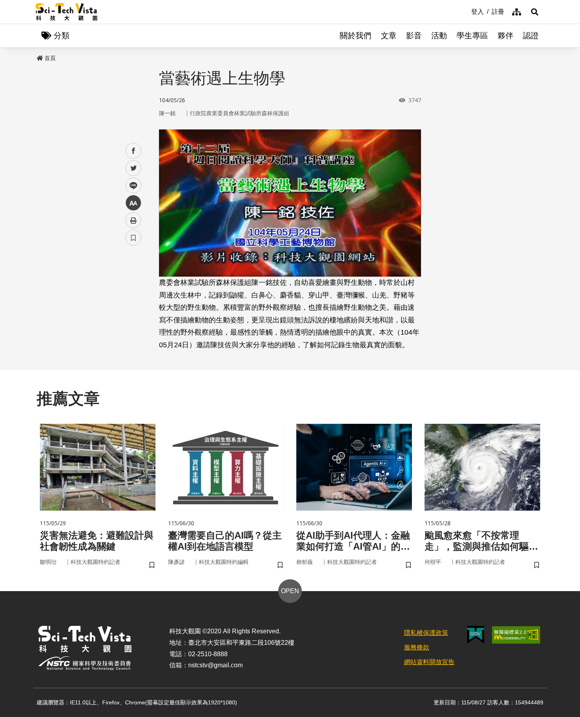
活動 (439, 35)
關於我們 (355, 35)
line (131, 185)
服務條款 (416, 647)
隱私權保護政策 (426, 632)
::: (465, 11)
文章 (389, 35)
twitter (133, 168)
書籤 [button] (133, 237)
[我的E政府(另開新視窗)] (475, 635)
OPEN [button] (290, 591)
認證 (531, 35)
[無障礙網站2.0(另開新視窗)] (516, 635)
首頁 (50, 58)
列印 (133, 220)
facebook (133, 151)
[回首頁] (66, 12)
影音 (414, 35)
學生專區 (472, 35)
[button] (534, 12)
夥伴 (505, 35)
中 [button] (133, 203)
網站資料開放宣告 (429, 662)
